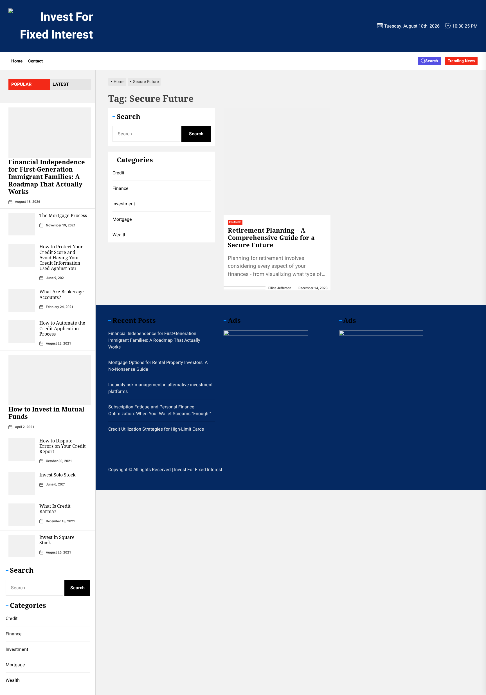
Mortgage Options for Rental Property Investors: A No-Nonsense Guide (158, 366)
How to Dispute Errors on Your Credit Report (62, 446)
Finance (14, 634)
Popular (21, 84)
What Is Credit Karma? (55, 508)
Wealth (13, 680)
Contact (35, 61)
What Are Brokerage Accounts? (61, 294)
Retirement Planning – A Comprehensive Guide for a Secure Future (271, 237)
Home (16, 61)
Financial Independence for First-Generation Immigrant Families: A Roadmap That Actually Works (46, 177)
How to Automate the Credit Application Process (62, 328)
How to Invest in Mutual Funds (46, 412)
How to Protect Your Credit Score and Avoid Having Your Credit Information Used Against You (61, 257)
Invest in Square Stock (57, 540)
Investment (17, 649)
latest (61, 84)
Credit (11, 618)
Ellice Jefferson (279, 288)
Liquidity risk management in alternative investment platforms (160, 388)
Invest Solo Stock (57, 475)
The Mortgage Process (63, 215)
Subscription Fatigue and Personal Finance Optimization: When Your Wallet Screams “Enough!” (159, 410)
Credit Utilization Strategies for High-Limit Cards (156, 429)
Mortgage (15, 665)
